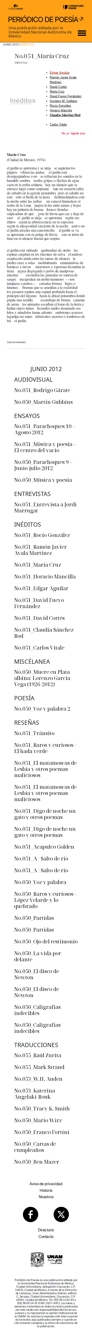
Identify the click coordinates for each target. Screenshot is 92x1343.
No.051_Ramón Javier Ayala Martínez (40, 549)
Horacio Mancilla (61, 110)
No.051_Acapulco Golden (44, 846)
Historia (46, 1190)
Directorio (46, 1230)
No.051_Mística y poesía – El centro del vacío (45, 447)
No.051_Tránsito (34, 733)
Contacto (46, 1236)
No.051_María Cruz (37, 564)
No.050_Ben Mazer (36, 1161)
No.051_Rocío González (42, 534)
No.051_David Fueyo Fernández (39, 603)
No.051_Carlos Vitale (39, 647)
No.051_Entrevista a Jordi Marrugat (45, 507)
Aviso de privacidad (45, 1183)
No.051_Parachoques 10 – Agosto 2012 (44, 429)
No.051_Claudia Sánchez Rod (44, 632)
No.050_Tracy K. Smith (42, 1108)
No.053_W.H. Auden (38, 1078)
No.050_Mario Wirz (38, 1120)
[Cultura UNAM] (15, 6)
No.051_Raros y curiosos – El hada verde (45, 747)
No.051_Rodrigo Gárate (42, 389)
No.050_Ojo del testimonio (46, 941)
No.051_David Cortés (39, 617)
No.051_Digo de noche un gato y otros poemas (45, 813)
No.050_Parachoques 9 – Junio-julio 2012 (43, 464)
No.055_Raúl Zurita (37, 1055)
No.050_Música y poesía (43, 479)
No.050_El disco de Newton (36, 974)
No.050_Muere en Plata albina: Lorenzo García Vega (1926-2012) (42, 678)
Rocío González (60, 105)
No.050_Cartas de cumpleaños (35, 1146)
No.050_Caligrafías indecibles (37, 1009)
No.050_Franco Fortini (41, 1131)
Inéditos (27, 44)
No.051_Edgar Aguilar (41, 588)
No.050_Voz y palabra (40, 881)
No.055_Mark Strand (39, 1066)
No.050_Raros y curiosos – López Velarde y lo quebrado (45, 899)
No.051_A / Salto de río (41, 858)
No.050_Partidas (34, 917)
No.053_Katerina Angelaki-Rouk (34, 1093)
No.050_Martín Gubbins (43, 401)
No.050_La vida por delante (37, 956)
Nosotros (46, 1196)
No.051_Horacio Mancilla (45, 576)
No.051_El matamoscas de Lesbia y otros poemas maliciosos (45, 768)
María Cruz (57, 91)
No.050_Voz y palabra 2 (42, 708)
